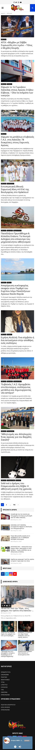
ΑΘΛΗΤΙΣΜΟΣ (5, 680)
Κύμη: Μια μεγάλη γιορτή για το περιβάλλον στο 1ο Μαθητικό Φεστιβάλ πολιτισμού (20, 537)
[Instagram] (18, 2)
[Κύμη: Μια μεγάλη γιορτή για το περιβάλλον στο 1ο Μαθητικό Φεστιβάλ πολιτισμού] (5, 538)
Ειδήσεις (9, 84)
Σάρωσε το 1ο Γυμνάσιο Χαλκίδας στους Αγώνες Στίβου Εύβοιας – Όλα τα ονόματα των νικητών (17, 91)
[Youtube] (20, 2)
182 (14, 505)
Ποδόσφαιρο (10, 183)
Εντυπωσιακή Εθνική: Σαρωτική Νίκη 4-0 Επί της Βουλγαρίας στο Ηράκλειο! (15, 189)
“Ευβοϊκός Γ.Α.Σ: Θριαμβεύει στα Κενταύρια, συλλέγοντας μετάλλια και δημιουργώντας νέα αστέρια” (16, 388)
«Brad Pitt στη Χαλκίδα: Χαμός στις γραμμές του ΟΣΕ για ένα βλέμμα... (8, 634)
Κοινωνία (18, 480)
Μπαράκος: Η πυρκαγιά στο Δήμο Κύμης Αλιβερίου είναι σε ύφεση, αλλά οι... (25, 634)
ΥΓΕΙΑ (2, 682)
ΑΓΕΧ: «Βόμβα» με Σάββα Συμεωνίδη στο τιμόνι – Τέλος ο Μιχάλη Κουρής (16, 45)
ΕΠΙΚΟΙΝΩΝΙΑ (5, 695)
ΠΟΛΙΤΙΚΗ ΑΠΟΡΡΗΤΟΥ (8, 705)
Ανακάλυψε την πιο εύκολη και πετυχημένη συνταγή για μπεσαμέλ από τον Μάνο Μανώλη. (21, 515)
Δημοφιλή (9, 230)
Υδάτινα (9, 282)
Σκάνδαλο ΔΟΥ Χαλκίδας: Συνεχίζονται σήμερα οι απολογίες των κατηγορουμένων (21, 526)
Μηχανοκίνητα (17, 230)
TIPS (2, 690)
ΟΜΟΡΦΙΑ (4, 692)
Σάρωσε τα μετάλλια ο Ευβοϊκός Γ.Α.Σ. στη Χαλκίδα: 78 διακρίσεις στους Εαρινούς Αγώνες (17, 141)
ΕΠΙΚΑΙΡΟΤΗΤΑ (5, 672)
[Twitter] (16, 2)
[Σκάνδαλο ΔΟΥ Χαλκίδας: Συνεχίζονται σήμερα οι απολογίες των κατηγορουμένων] (5, 527)
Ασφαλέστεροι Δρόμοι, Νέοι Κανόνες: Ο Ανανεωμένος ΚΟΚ (25, 653)
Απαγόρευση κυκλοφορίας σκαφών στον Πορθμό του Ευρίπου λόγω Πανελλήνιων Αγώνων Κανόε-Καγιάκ (15, 289)
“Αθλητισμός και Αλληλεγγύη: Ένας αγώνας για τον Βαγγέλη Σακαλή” (16, 437)
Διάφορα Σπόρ (17, 381)
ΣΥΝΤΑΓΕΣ (4, 687)
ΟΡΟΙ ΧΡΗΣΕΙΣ (5, 707)
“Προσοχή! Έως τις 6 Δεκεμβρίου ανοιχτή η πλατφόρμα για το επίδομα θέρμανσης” (7, 653)
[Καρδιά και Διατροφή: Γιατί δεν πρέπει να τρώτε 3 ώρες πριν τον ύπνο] (5, 562)
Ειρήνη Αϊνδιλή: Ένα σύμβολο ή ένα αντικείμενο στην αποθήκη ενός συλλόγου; (17, 340)
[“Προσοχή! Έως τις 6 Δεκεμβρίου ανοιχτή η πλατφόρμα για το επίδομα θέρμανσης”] (9, 645)
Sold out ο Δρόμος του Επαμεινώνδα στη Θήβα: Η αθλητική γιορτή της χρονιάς (16, 486)
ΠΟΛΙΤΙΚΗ (4, 677)
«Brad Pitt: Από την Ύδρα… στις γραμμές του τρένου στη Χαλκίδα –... (17, 609)
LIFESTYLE (4, 685)
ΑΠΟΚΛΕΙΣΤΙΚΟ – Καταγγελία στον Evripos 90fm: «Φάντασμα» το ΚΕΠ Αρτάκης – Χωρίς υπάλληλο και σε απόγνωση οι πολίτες (21, 549)
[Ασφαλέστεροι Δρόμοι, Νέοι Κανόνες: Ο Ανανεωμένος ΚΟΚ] (26, 645)
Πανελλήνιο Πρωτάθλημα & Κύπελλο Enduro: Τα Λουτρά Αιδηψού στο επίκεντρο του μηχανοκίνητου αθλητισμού (15, 237)
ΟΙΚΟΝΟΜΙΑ (5, 674)
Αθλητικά (3, 39)
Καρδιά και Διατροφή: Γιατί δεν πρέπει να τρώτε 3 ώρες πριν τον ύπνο (22, 560)
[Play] (15, 746)
